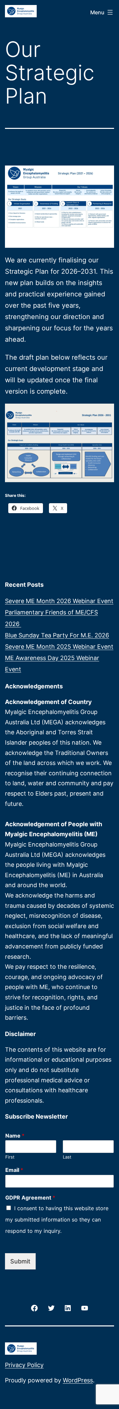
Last (67, 1157)
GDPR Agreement (30, 1197)
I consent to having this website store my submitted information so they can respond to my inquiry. (56, 1219)
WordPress (78, 1380)
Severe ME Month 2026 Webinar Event (59, 600)
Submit (20, 1261)
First (10, 1157)
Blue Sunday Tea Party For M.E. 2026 (57, 635)
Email (14, 1170)
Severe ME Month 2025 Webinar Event (59, 646)
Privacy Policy (24, 1364)
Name (14, 1135)
